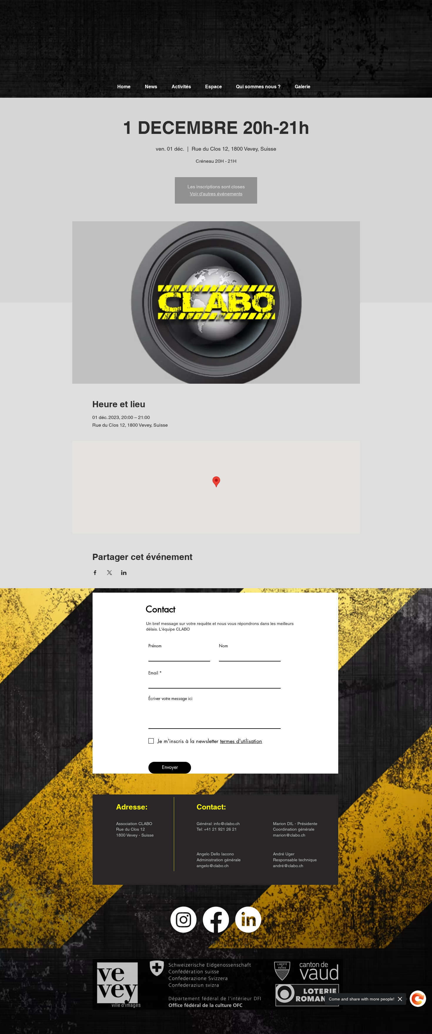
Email (153, 673)
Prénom (155, 646)
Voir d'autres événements (216, 194)
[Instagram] (183, 920)
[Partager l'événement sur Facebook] (95, 572)
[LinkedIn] (248, 920)
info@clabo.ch (227, 823)
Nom (223, 646)
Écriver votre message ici (170, 698)
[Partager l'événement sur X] (109, 572)
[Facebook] (216, 920)
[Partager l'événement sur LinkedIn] (124, 572)
